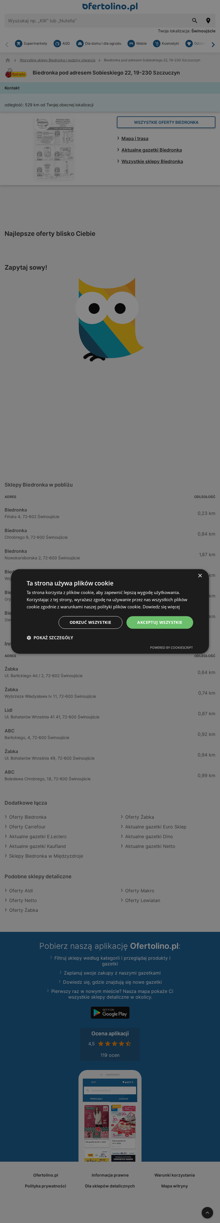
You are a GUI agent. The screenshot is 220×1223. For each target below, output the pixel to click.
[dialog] (110, 611)
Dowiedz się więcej (161, 606)
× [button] (200, 576)
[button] (50, 638)
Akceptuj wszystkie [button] (159, 622)
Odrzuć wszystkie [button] (90, 622)
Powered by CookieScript (171, 648)
